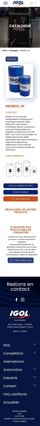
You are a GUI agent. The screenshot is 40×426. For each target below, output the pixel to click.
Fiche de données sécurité (21, 185)
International (13, 361)
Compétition (13, 353)
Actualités (11, 402)
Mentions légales (19, 411)
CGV (19, 413)
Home (4, 50)
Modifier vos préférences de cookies (19, 419)
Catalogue (13, 50)
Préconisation (22, 199)
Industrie (10, 378)
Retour (12, 59)
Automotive (12, 369)
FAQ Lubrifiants (15, 394)
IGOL (6, 345)
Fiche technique (20, 192)
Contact (9, 386)
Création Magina (19, 421)
